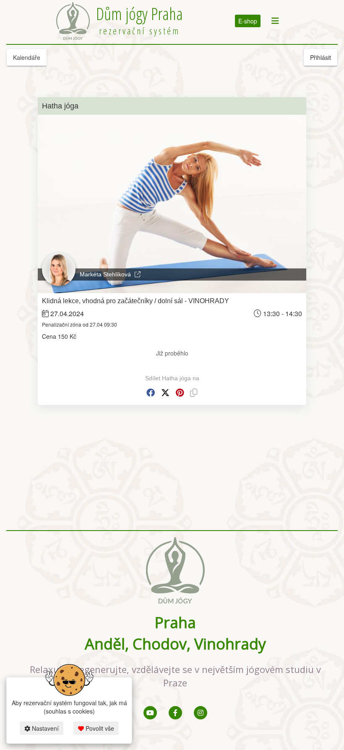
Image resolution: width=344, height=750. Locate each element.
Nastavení (44, 728)
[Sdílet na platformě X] (165, 393)
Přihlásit (320, 57)
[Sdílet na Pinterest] (180, 393)
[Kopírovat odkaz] (194, 393)
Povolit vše (99, 728)
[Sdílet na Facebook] (150, 393)
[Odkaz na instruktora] (138, 274)
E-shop (247, 21)
